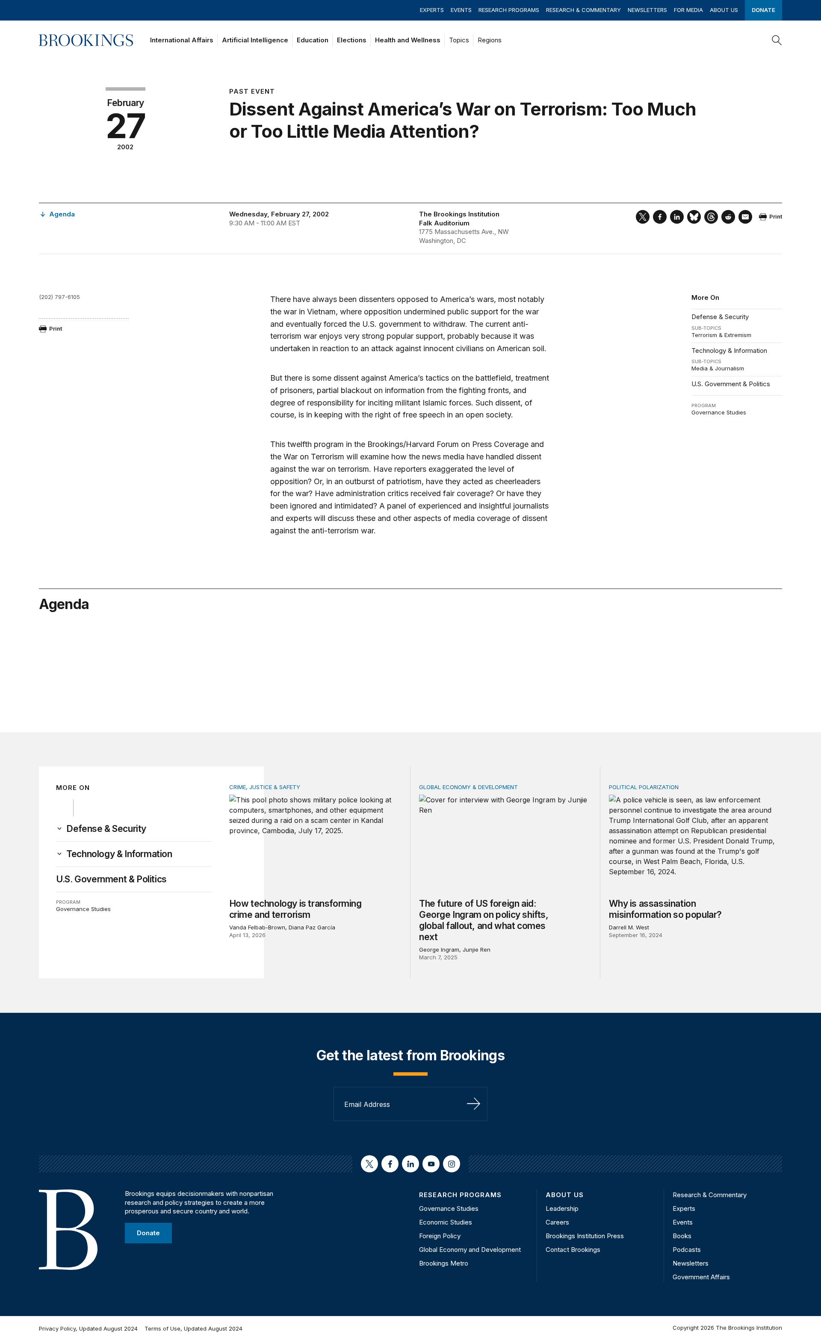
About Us (724, 9)
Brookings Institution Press (585, 1236)
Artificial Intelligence (255, 40)
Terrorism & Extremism (721, 334)
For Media (688, 9)
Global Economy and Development (470, 1249)
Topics (459, 40)
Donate (763, 9)
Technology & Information (729, 350)
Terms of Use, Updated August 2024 (193, 1328)
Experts (432, 9)
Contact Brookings (573, 1249)
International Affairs (181, 40)
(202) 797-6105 (59, 296)
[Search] (777, 40)
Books (682, 1236)
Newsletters (647, 9)
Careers (557, 1222)
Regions (490, 40)
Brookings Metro (443, 1263)
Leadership (562, 1208)
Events (461, 9)
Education (312, 40)
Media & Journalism (717, 368)
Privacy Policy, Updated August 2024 (88, 1328)
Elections (351, 40)
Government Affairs (701, 1277)
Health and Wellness (407, 40)
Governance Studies (718, 412)
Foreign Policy (440, 1236)
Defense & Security (720, 317)
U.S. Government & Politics (730, 384)
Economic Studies (445, 1222)
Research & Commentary (583, 9)
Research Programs (508, 9)
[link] (106, 828)
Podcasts (687, 1249)
